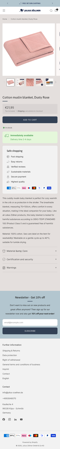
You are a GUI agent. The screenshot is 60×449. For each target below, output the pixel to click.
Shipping (21, 111)
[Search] (51, 10)
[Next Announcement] (52, 3)
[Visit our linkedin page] (15, 419)
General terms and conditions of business (21, 364)
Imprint (6, 369)
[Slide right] (55, 82)
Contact (6, 374)
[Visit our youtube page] (21, 419)
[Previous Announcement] (7, 3)
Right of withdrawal (11, 360)
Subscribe (30, 331)
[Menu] (4, 10)
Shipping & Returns (11, 350)
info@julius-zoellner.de (13, 392)
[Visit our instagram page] (9, 419)
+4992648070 (9, 398)
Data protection (10, 355)
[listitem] (30, 3)
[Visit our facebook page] (4, 419)
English (6, 378)
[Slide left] (5, 82)
